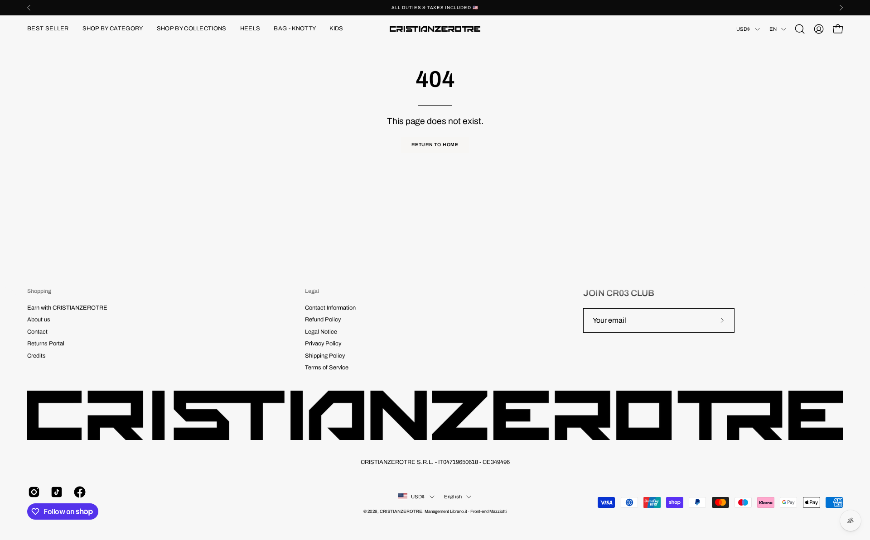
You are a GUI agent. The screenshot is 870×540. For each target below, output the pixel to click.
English (453, 496)
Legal (312, 291)
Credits (36, 356)
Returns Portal (45, 344)
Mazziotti (498, 511)
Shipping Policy (325, 356)
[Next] (841, 8)
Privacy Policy (323, 344)
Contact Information (330, 308)
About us (38, 320)
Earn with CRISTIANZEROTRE (67, 308)
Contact (37, 332)
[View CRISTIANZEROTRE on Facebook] (78, 492)
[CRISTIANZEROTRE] (435, 29)
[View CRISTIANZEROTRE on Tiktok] (55, 492)
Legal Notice (321, 332)
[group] (435, 7)
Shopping (39, 291)
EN (773, 29)
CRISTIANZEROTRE (401, 511)
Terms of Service (326, 367)
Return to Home (435, 144)
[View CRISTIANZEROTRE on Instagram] (32, 492)
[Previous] (29, 8)
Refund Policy (323, 320)
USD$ (743, 29)
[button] (113, 29)
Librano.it (458, 511)
